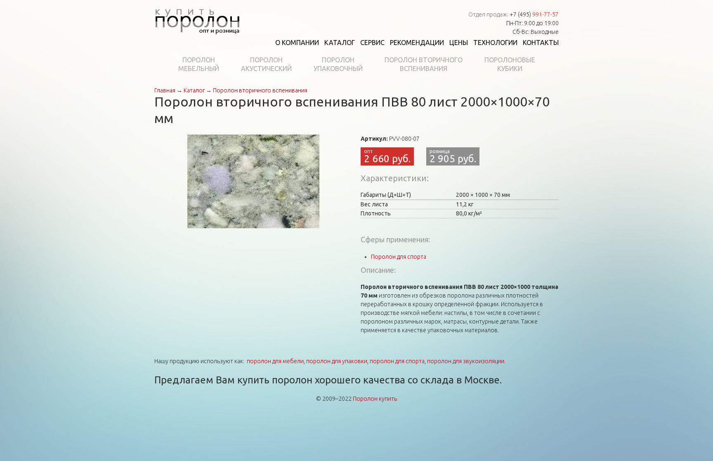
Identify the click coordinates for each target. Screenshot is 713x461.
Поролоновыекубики (509, 64)
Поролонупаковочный (338, 64)
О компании (297, 42)
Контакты (541, 42)
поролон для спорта (397, 361)
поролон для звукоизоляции (465, 361)
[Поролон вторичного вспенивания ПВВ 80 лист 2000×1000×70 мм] (253, 180)
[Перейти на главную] (197, 19)
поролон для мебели (275, 361)
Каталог (339, 42)
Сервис (372, 42)
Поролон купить (375, 398)
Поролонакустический (266, 64)
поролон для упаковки (336, 361)
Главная (164, 90)
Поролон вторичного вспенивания (260, 90)
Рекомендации (417, 42)
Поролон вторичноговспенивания (424, 64)
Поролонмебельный (198, 64)
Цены (458, 42)
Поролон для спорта (398, 256)
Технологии (495, 42)
